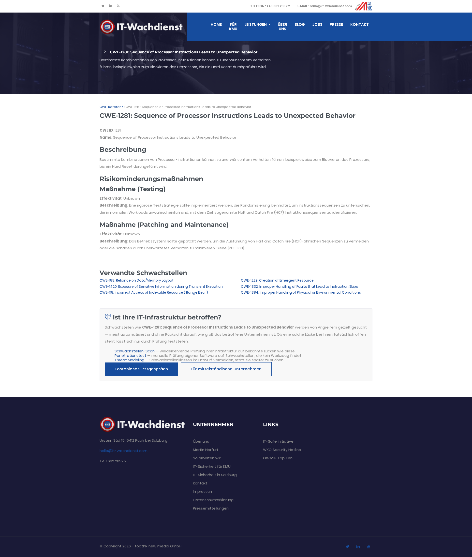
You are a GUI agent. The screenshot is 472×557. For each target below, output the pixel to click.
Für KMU (233, 26)
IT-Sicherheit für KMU (212, 466)
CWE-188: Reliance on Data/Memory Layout (137, 280)
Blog (300, 24)
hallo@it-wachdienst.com (324, 6)
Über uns (282, 26)
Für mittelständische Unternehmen (226, 369)
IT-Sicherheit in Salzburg (215, 474)
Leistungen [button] (256, 24)
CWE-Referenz (111, 107)
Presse (336, 24)
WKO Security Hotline (282, 449)
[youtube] (118, 6)
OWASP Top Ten (278, 458)
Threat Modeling (129, 359)
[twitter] (103, 6)
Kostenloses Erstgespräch (141, 369)
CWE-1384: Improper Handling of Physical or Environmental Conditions (301, 292)
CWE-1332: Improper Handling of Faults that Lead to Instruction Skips (299, 286)
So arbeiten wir (207, 458)
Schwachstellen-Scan (135, 351)
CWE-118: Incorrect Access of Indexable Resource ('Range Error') (154, 292)
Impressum (203, 491)
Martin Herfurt (205, 449)
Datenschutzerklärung (213, 499)
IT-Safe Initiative (278, 441)
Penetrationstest (130, 355)
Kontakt (359, 24)
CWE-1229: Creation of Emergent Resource (277, 280)
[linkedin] (110, 6)
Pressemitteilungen (211, 508)
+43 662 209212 (270, 6)
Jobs (317, 24)
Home (216, 24)
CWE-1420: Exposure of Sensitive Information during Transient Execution (161, 286)
